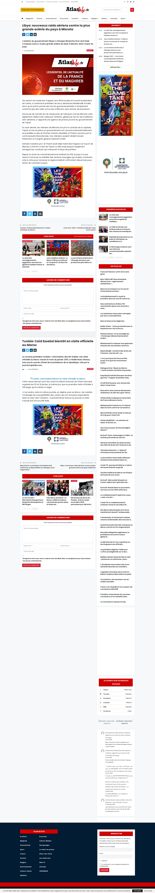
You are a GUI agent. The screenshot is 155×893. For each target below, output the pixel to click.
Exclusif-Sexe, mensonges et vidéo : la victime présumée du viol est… (116, 436)
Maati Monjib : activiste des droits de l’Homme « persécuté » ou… (115, 352)
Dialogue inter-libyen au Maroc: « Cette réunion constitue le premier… (116, 369)
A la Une (74, 481)
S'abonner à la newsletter (32, 10)
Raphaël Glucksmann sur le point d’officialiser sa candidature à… (121, 239)
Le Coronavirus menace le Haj (113, 602)
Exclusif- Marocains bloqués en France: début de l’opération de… (114, 481)
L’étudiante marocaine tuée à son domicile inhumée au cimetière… (114, 565)
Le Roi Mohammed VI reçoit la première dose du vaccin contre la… (115, 297)
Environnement (64, 2)
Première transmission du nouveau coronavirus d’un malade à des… (115, 595)
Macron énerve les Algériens (112, 321)
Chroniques (41, 2)
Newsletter (74, 2)
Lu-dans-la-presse (46, 849)
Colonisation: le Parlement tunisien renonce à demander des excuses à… (116, 518)
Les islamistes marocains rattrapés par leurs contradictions (115, 314)
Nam (107, 733)
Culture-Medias (45, 841)
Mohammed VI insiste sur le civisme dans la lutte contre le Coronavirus (115, 406)
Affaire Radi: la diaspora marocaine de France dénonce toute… (115, 399)
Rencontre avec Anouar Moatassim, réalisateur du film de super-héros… (115, 391)
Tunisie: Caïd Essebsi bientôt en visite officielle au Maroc (35, 229)
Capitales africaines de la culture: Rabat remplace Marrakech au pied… (116, 573)
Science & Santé (51, 2)
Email (101, 853)
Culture (85, 18)
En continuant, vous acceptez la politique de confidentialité (114, 865)
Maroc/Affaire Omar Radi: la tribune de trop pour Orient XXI (115, 414)
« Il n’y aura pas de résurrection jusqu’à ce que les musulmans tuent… (113, 360)
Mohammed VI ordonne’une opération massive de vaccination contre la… (116, 344)
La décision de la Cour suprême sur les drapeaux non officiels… (115, 543)
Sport (123, 18)
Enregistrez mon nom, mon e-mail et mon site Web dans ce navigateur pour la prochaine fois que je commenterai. (56, 322)
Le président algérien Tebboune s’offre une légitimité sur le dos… (114, 550)
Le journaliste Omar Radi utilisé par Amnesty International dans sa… (115, 459)
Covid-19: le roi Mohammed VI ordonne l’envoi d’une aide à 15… (114, 503)
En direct (90, 50)
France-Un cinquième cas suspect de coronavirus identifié (116, 588)
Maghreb (29, 18)
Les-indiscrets (45, 858)
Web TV (42, 862)
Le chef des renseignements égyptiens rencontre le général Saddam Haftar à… (116, 32)
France (39, 18)
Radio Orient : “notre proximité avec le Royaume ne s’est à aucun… (116, 327)
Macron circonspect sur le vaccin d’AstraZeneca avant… (114, 290)
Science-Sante (26, 871)
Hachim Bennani (111, 800)
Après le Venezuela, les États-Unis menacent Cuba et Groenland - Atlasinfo (117, 784)
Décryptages (30, 2)
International (51, 18)
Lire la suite (148, 891)
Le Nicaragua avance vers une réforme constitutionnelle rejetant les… (120, 250)
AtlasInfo (104, 861)
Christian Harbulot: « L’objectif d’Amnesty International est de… (114, 451)
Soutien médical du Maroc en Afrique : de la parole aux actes (116, 474)
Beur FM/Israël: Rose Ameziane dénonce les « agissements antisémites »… (113, 281)
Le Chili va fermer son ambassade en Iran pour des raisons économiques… (120, 229)
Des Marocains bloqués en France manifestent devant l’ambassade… (115, 511)
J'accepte (137, 891)
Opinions (23, 875)
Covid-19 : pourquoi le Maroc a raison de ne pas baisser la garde (116, 466)
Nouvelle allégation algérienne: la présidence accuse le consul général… (114, 534)
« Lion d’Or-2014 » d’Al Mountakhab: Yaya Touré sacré (79, 229)
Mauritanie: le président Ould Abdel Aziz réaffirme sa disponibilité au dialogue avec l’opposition (37, 467)
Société (75, 18)
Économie (64, 18)
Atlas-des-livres (45, 854)
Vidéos (104, 18)
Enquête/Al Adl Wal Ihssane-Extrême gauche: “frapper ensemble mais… (116, 376)
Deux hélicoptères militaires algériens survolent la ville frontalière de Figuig (118, 735)
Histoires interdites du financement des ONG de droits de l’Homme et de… (116, 444)
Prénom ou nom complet (107, 846)
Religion (94, 18)
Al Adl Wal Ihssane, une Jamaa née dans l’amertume (115, 384)
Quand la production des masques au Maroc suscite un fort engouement (116, 526)
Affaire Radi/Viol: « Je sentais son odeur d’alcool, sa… (114, 421)
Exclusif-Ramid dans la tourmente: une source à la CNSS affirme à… (115, 488)
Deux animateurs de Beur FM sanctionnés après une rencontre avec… (114, 306)
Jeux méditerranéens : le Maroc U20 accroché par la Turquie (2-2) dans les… (116, 41)
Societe (23, 858)
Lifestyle (113, 18)
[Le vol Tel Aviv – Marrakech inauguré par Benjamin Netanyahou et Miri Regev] (33, 488)
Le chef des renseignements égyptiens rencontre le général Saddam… (120, 218)
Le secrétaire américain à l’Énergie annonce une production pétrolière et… (114, 50)
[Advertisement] (116, 640)
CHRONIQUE (43, 871)
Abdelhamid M (110, 750)
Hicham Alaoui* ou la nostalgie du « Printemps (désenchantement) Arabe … (114, 336)
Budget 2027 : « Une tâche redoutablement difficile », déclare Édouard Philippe (114, 58)
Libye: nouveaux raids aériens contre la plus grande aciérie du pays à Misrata (78, 466)
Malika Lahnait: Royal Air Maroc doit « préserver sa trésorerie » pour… (115, 558)
